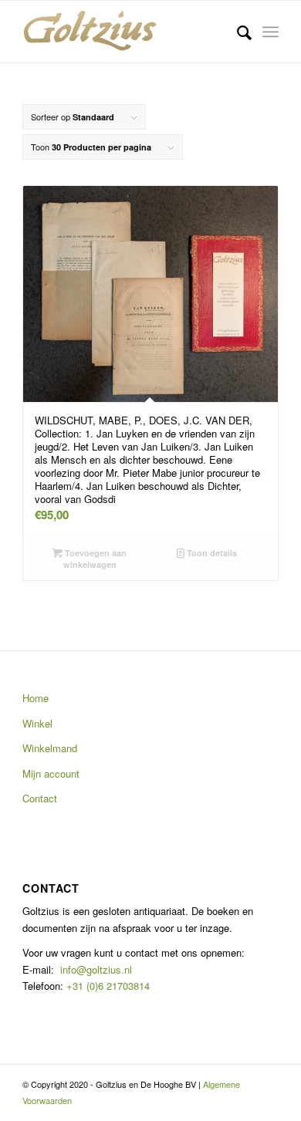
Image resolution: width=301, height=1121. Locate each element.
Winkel (37, 723)
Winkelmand (49, 748)
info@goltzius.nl (96, 969)
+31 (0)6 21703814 (106, 985)
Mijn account (50, 773)
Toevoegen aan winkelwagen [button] (95, 558)
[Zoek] (237, 31)
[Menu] (270, 31)
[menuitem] (237, 31)
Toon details (210, 553)
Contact (39, 798)
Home (35, 697)
